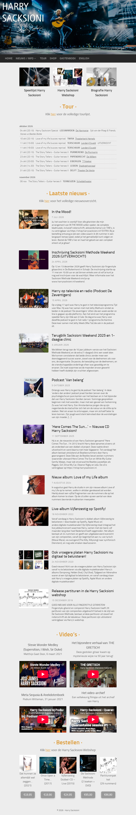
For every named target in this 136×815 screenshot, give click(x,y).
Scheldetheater (84, 181)
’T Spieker (87, 161)
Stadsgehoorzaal (87, 165)
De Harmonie (82, 130)
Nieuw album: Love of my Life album (80, 477)
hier (53, 114)
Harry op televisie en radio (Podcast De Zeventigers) (82, 293)
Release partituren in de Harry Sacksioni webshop (83, 593)
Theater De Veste (86, 170)
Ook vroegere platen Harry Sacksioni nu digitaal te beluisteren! (82, 554)
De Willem (91, 156)
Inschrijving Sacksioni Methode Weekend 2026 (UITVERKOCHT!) (83, 254)
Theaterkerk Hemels (85, 138)
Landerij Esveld (88, 143)
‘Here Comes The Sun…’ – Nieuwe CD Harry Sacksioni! (80, 429)
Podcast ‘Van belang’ (68, 380)
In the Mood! (61, 212)
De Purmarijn (91, 152)
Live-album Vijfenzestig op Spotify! (79, 509)
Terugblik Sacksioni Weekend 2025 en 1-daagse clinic (83, 337)
